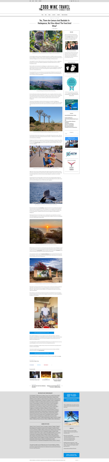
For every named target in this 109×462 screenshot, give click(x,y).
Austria (42, 426)
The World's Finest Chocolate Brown (71, 127)
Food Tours (44, 404)
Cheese (55, 398)
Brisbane (31, 398)
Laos (56, 432)
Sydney (52, 414)
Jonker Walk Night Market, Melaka (70, 115)
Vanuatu (54, 440)
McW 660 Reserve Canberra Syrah (34, 379)
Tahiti (36, 438)
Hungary (50, 431)
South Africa (51, 437)
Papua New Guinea (55, 435)
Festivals (41, 403)
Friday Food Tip (49, 404)
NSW (38, 409)
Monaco (56, 434)
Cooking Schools (57, 400)
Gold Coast (40, 406)
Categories (71, 132)
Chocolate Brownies (38, 400)
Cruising (41, 401)
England (39, 429)
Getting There (32, 406)
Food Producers (38, 404)
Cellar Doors (51, 398)
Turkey (53, 438)
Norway (43, 435)
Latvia (59, 432)
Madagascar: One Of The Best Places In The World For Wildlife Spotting (53, 385)
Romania (35, 437)
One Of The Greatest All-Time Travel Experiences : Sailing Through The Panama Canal (71, 94)
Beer (37, 397)
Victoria (55, 417)
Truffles (39, 417)
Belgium (54, 426)
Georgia (59, 429)
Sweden (58, 437)
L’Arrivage (58, 250)
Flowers (48, 403)
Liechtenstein (32, 434)
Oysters (41, 409)
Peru (45, 409)
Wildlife (35, 361)
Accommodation (33, 395)
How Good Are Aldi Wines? (69, 123)
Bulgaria (58, 426)
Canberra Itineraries (44, 398)
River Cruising (42, 412)
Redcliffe (56, 411)
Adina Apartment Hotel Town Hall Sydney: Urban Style (39, 385)
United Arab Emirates (33, 440)
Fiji (49, 429)
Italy (38, 432)
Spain (55, 437)
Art (49, 395)
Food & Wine (32, 361)
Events (31, 403)
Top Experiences (40, 415)
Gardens (54, 404)
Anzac (47, 395)
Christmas (44, 400)
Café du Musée (39, 250)
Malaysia (45, 434)
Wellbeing (35, 418)
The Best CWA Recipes (68, 117)
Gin (36, 406)
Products (56, 409)
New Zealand (38, 435)
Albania (31, 426)
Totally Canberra (47, 415)
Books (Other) (49, 397)
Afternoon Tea (39, 395)
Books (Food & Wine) (42, 397)
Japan (41, 432)
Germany (31, 431)
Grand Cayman (36, 431)
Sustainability (48, 414)
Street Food (36, 414)
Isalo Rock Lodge (37, 142)
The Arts (31, 415)
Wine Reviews (57, 418)
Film (45, 403)
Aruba (35, 426)
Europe (56, 401)
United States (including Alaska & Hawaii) (45, 440)
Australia (38, 426)
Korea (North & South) (50, 432)
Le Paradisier (42, 207)
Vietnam (58, 440)
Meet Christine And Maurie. (71, 50)
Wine (38, 361)
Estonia (46, 429)
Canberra (38, 398)
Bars (31, 397)
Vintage (59, 417)
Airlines (44, 395)
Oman (46, 435)
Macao (42, 434)
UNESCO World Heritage (45, 417)
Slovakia (47, 437)
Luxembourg (38, 434)
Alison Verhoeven (54, 28)
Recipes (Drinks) (38, 411)
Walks (31, 418)
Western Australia (41, 418)
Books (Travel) (55, 397)
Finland (52, 429)
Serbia (39, 437)
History (47, 406)
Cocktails (48, 400)
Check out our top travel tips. (71, 73)
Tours (52, 415)
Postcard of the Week (50, 409)
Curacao (31, 429)
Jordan (44, 432)
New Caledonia (32, 435)
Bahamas (50, 426)
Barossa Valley (57, 395)
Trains (55, 415)
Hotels (51, 406)
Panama (50, 435)
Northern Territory (33, 409)
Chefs (59, 398)
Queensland (32, 411)
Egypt (43, 429)
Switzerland (32, 438)
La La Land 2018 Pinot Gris (46, 379)
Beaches (34, 397)
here (60, 356)
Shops (47, 412)
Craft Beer (37, 401)
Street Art (31, 414)
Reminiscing (32, 412)
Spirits (56, 412)
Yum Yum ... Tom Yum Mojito (69, 124)
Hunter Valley (55, 406)
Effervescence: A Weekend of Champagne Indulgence (57, 380)
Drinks (45, 401)
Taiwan (39, 438)
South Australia (51, 412)
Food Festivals (32, 404)
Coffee (52, 400)
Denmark (35, 429)
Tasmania (56, 414)
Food (51, 403)
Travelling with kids (33, 417)
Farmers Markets (36, 403)
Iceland (54, 431)
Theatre (35, 415)
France (55, 429)
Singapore (42, 437)
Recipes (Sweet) (51, 411)
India (57, 431)
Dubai (48, 401)
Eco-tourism (52, 401)
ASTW (52, 395)
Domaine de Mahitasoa (45, 253)
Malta (49, 434)
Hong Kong (46, 431)
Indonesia (31, 432)
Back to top (77, 460)
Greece (41, 431)
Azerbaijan (46, 426)
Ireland (35, 432)
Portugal (31, 437)
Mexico (52, 434)
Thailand (42, 438)
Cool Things (32, 401)
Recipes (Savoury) (45, 411)
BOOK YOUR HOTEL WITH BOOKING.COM (71, 455)
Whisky (46, 418)
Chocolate (32, 400)
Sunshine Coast (42, 414)
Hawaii (44, 406)
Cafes (35, 398)
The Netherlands (48, 438)
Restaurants (37, 412)
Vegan (52, 417)
